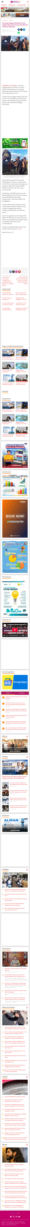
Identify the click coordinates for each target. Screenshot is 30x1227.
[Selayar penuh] (25, 635)
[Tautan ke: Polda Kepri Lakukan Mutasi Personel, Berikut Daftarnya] (15, 959)
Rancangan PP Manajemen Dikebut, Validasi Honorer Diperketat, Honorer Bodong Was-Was (16, 728)
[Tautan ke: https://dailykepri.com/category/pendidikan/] (27, 870)
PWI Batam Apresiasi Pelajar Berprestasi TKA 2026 (16, 895)
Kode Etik (23, 1223)
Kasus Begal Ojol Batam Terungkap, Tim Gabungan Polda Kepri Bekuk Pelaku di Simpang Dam (14, 1037)
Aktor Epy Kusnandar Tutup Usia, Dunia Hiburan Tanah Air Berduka (14, 1174)
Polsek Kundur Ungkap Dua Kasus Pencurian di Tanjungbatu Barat (16, 1061)
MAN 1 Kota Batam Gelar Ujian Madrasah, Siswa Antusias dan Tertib (15, 909)
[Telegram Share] (24, 29)
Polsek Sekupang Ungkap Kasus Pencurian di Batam (15, 1056)
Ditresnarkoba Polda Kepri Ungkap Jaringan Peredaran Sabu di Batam (15, 1070)
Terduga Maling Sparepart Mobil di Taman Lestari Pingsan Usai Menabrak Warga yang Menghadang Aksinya (7, 309)
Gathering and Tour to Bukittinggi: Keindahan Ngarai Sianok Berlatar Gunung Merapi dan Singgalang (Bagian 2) (15, 1201)
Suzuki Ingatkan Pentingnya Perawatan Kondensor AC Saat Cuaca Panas (14, 1100)
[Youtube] (19, 271)
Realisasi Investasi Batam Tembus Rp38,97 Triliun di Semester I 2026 (18, 799)
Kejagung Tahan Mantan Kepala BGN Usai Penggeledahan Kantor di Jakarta (15, 1066)
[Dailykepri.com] (15, 1)
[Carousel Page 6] (19, 751)
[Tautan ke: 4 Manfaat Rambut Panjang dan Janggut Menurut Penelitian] (15, 1155)
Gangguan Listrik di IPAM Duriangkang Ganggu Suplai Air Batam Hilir (22, 309)
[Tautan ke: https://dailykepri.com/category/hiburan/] (27, 737)
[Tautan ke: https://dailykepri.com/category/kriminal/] (27, 1008)
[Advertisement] (15, 68)
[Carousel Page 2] (12, 751)
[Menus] (2, 2)
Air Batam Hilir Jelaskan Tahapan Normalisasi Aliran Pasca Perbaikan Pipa (8, 304)
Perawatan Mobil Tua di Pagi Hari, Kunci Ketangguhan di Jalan (14, 1110)
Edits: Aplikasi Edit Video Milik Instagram (14, 1178)
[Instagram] (16, 271)
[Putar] (4, 635)
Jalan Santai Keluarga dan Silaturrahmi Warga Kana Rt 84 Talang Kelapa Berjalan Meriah (16, 1192)
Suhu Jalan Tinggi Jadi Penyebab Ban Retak (15, 1096)
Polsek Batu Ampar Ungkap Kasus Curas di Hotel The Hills (15, 1051)
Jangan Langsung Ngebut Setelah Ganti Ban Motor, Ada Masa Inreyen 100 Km (15, 1129)
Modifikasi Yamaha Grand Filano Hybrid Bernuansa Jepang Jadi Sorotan (14, 1133)
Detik (19, 229)
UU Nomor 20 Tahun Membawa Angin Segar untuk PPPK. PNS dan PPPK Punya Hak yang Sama (16, 710)
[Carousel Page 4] (16, 751)
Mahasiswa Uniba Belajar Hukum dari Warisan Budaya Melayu (16, 899)
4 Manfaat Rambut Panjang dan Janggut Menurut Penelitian (14, 1165)
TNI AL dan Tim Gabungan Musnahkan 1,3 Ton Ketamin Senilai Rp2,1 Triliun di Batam (16, 1032)
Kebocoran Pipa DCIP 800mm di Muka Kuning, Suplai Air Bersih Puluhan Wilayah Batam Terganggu (21, 293)
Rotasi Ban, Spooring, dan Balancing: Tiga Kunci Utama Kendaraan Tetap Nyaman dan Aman (16, 1138)
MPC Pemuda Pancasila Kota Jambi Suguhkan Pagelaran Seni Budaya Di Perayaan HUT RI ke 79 (16, 1187)
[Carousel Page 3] (14, 751)
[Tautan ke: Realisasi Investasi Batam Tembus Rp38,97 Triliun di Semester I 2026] (5, 800)
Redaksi (3, 1223)
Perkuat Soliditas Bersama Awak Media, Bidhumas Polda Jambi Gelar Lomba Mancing (14, 748)
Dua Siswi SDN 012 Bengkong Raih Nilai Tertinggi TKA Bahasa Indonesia (14, 904)
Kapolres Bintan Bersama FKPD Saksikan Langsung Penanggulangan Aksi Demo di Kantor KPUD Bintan (16, 1196)
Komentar (22, 693)
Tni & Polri (12, 31)
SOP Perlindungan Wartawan (12, 1223)
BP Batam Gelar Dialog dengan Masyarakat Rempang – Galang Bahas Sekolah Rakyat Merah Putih (15, 890)
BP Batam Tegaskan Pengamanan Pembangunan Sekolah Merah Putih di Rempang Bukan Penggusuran (8, 298)
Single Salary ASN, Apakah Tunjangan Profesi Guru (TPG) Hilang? (16, 716)
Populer (8, 693)
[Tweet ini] (21, 29)
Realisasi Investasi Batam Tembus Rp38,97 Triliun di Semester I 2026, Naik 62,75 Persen (8, 293)
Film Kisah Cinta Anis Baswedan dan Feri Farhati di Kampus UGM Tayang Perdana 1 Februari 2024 (15, 703)
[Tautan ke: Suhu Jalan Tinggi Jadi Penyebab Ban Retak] (15, 1087)
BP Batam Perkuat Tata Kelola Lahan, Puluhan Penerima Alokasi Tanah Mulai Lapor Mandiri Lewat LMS (19, 806)
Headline (4, 31)
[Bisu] (23, 635)
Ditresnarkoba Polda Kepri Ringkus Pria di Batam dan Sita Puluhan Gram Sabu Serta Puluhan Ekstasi (15, 1042)
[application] (15, 630)
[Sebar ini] (19, 29)
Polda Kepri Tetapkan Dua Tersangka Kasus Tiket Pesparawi (15, 1047)
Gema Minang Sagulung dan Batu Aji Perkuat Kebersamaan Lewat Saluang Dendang (15, 1170)
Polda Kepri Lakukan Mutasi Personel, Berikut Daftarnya (16, 697)
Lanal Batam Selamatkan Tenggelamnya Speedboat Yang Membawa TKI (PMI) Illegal (7, 280)
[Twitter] (13, 271)
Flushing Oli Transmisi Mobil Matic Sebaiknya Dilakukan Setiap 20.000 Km (15, 1114)
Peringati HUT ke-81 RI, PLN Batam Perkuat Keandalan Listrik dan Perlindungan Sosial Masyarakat (21, 304)
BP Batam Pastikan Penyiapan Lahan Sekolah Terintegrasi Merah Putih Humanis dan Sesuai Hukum (18, 791)
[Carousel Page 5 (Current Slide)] (18, 751)
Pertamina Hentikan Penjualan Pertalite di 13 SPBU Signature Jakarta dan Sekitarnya (15, 1119)
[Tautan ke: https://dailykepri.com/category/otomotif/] (27, 1077)
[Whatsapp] (19, 33)
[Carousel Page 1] (10, 751)
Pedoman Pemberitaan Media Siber (9, 1224)
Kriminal (7, 31)
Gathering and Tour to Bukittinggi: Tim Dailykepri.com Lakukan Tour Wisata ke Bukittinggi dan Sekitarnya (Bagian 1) (14, 1206)
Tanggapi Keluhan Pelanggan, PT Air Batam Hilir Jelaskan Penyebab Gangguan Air (21, 298)
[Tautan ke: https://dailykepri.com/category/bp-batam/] (27, 757)
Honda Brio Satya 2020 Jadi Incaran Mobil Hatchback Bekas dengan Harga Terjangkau (15, 1124)
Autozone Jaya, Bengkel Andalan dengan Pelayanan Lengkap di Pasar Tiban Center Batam (15, 1105)
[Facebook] (10, 271)
